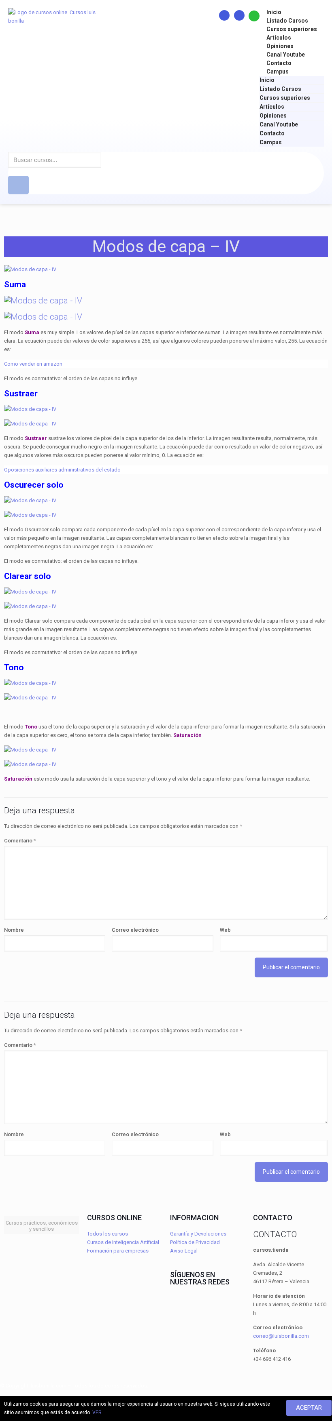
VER (97, 1412)
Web (225, 930)
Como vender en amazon (33, 364)
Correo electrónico (135, 930)
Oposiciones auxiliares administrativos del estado (62, 470)
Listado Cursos (287, 20)
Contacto (279, 63)
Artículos (278, 37)
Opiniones (280, 46)
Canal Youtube (285, 54)
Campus (277, 71)
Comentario (20, 841)
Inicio (273, 12)
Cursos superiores (291, 29)
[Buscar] (18, 185)
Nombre (14, 930)
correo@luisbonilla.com (281, 1336)
